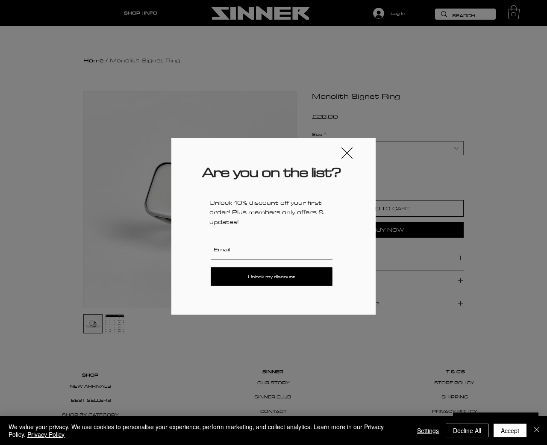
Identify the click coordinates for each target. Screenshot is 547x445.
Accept (510, 430)
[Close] (537, 430)
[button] (347, 153)
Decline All (467, 430)
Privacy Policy (46, 434)
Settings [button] (428, 430)
